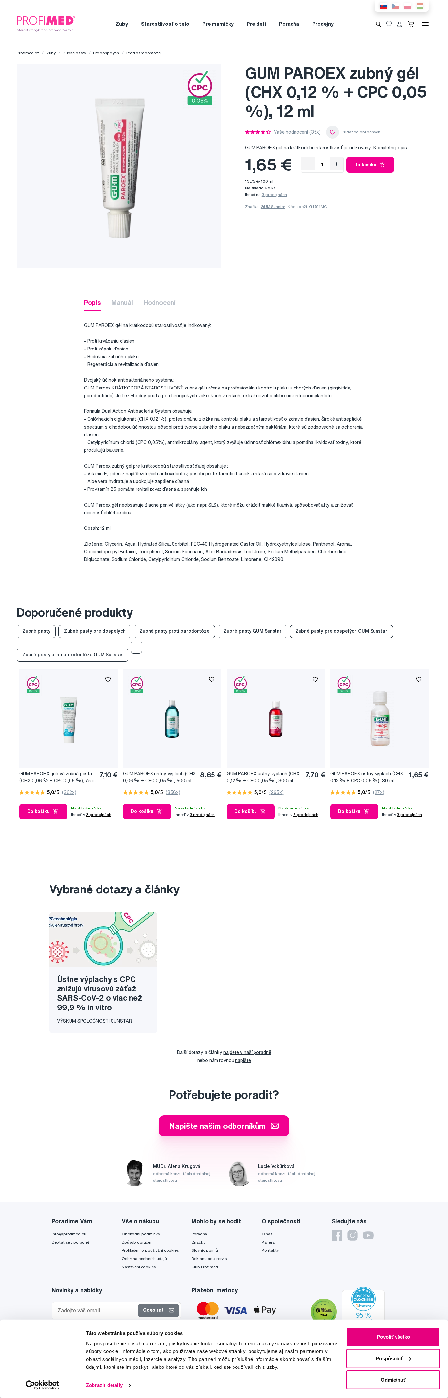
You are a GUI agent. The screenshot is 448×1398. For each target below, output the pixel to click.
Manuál (122, 302)
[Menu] (425, 24)
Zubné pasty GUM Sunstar (252, 631)
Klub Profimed (205, 1267)
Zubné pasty (74, 53)
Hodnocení (160, 302)
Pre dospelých (106, 53)
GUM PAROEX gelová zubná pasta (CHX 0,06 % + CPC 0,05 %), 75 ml (58, 777)
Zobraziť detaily (104, 1385)
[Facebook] (337, 1235)
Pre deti (256, 23)
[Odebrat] (308, 163)
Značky (198, 1242)
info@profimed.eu (69, 1234)
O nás (267, 1234)
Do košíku (365, 164)
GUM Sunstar (273, 206)
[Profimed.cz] (46, 23)
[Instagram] (352, 1235)
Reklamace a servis (209, 1258)
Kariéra (268, 1242)
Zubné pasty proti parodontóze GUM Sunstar (72, 654)
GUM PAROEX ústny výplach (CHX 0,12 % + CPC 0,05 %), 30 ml (366, 777)
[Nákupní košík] (412, 24)
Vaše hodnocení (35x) (297, 132)
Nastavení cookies (139, 1267)
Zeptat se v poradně (70, 1242)
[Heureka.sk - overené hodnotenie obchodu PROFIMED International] (363, 1312)
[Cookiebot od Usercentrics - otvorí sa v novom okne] (42, 1385)
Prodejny (323, 23)
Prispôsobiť (389, 1358)
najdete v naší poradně (247, 1052)
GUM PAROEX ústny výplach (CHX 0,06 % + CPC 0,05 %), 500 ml (159, 777)
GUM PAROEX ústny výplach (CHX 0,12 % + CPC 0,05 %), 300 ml (263, 777)
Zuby (121, 23)
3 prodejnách (274, 194)
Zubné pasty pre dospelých (95, 631)
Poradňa (289, 23)
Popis (92, 302)
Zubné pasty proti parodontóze (174, 631)
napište (243, 1060)
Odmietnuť (393, 1380)
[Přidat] (336, 163)
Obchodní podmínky (141, 1234)
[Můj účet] (399, 24)
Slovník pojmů (205, 1250)
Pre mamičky (218, 23)
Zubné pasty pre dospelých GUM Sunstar (341, 631)
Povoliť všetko (393, 1337)
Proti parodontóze (143, 53)
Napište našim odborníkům (217, 1126)
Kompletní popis (390, 147)
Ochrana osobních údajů (144, 1258)
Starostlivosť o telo (165, 23)
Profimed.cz (28, 53)
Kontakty (270, 1250)
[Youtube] (368, 1235)
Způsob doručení (137, 1242)
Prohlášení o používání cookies (150, 1250)
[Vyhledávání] (378, 24)
